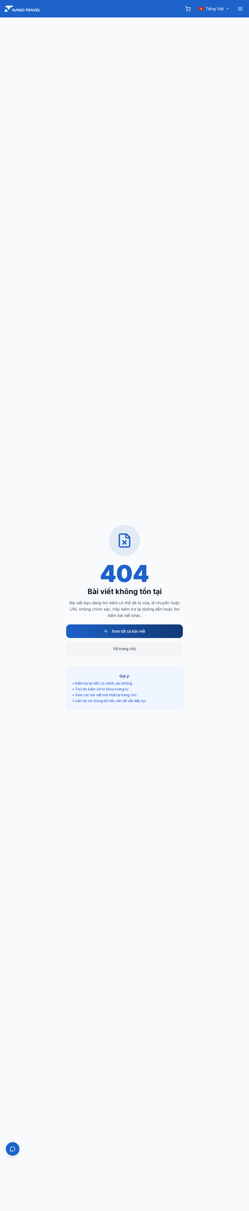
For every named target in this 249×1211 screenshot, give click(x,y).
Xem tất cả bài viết (128, 631)
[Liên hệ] (12, 1149)
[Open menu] (240, 9)
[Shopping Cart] (188, 9)
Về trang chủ (124, 648)
